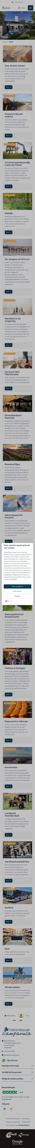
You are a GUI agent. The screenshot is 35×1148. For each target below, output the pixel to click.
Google (14, 575)
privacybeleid (7, 575)
